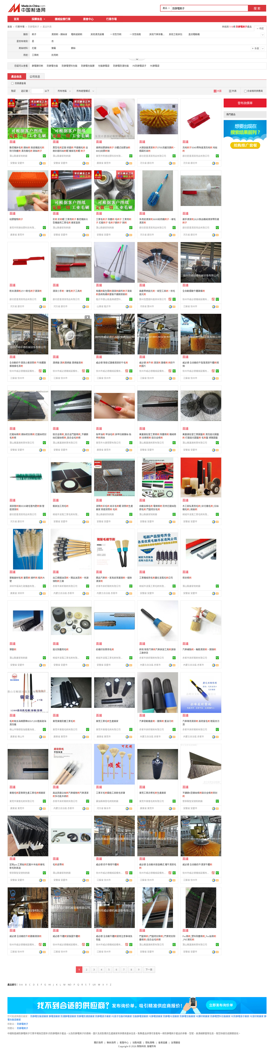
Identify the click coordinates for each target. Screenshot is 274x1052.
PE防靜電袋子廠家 (240, 1016)
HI (49, 984)
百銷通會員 (20, 83)
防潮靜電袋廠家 (68, 1016)
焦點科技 (141, 1046)
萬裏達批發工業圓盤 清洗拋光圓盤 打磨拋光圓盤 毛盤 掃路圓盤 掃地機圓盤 (200, 438)
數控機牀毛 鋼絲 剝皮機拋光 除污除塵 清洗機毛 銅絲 (27, 149)
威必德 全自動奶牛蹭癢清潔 (25, 936)
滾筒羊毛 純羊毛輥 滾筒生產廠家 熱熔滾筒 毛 (114, 507)
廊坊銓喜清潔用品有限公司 (152, 156)
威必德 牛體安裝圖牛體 (66, 936)
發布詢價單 (245, 103)
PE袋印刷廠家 (257, 1016)
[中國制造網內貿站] (27, 7)
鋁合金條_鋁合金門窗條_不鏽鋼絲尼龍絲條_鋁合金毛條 (70, 436)
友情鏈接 (175, 1042)
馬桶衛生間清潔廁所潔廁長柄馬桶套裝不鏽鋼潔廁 (114, 292)
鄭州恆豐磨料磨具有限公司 (152, 299)
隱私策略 (149, 1042)
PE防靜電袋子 (139, 65)
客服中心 (124, 1042)
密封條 (186, 577)
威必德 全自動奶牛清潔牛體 (197, 864)
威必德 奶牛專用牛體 (107, 864)
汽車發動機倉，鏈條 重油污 (156, 721)
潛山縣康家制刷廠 (18, 156)
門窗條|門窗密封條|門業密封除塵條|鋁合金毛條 (157, 938)
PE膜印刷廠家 (203, 1016)
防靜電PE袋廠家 (171, 1016)
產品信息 (16, 76)
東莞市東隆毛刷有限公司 (65, 729)
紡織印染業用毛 (105, 649)
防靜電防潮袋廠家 (86, 1016)
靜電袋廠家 (54, 1016)
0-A (21, 984)
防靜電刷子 (22, 1024)
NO (69, 984)
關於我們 (98, 1042)
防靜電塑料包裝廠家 (220, 1016)
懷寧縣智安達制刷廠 (192, 801)
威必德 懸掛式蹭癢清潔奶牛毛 (112, 362)
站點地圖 (137, 1042)
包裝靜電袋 (103, 65)
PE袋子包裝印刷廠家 (121, 1016)
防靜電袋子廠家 (103, 1016)
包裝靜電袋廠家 (140, 1016)
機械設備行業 (62, 19)
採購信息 (37, 19)
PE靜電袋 (154, 65)
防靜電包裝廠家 (187, 1016)
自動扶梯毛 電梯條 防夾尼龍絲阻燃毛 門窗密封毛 (157, 507)
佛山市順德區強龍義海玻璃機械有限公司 (23, 729)
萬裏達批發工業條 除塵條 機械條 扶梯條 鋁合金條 (157, 436)
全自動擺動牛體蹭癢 (193, 291)
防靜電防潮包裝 (121, 65)
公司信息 (35, 76)
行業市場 (111, 19)
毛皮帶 (58, 864)
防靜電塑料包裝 (69, 65)
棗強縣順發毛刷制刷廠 (107, 801)
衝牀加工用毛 (60, 506)
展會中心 (88, 19)
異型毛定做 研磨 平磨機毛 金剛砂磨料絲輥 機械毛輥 (70, 149)
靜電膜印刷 (37, 65)
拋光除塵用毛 (60, 649)
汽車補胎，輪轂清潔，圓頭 (199, 649)
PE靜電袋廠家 (156, 1016)
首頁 (16, 19)
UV (94, 984)
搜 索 (257, 8)
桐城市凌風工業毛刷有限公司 (67, 514)
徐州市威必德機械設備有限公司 (196, 299)
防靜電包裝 (52, 65)
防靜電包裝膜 (88, 65)
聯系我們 (111, 1042)
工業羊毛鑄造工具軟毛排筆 (110, 792)
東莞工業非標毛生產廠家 (152, 792)
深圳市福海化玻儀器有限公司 (23, 586)
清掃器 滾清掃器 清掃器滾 (68, 362)
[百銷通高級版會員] (170, 299)
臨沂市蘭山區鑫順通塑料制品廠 (110, 299)
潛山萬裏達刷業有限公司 (22, 442)
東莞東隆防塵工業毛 (64, 721)
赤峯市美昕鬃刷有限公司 (65, 586)
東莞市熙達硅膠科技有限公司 (110, 156)
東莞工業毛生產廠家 (107, 721)
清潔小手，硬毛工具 (67, 291)
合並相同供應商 (255, 91)
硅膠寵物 (16, 219)
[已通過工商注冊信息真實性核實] (44, 155)
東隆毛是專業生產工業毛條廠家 (27, 792)
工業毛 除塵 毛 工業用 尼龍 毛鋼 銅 (113, 221)
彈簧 (13, 649)
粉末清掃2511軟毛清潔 (26, 291)
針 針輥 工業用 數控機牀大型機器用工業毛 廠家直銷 (70, 221)
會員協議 (162, 1042)
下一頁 (149, 969)
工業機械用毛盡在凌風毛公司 (156, 577)
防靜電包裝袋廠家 (39, 1016)
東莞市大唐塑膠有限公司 (108, 442)
